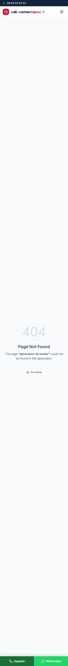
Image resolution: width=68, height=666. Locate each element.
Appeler (19, 661)
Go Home (36, 372)
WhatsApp (53, 661)
